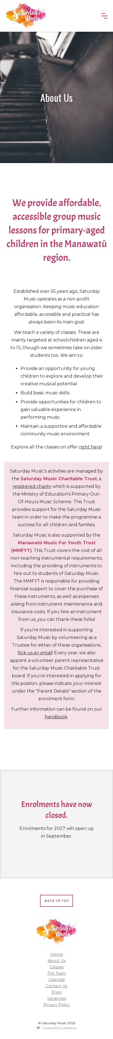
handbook (56, 716)
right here (90, 447)
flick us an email (35, 652)
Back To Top (57, 901)
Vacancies (56, 998)
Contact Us (56, 985)
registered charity (32, 486)
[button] (104, 16)
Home (56, 954)
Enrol (56, 992)
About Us (57, 960)
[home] (26, 16)
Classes (57, 967)
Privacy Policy (56, 1004)
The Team (56, 973)
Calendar (56, 979)
